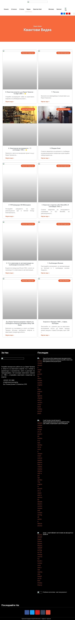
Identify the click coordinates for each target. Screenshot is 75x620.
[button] (74, 14)
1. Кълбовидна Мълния (55, 263)
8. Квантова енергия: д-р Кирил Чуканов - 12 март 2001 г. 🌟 (19, 92)
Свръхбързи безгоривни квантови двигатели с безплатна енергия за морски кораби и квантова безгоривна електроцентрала (57, 360)
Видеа (28, 9)
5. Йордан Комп (55, 148)
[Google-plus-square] (67, 13)
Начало (6, 9)
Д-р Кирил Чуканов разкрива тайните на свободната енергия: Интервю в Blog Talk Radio (20, 323)
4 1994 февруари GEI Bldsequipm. (20, 205)
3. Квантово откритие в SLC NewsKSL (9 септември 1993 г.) (55, 205)
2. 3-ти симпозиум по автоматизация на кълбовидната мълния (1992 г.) (19, 264)
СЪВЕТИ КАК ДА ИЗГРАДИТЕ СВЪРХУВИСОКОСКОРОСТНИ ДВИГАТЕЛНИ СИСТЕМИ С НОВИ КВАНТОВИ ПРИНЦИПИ (56, 422)
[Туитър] (64, 13)
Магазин (51, 9)
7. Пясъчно (55, 92)
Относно (14, 9)
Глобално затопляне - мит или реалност (55, 592)
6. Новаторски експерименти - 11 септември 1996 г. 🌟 (19, 149)
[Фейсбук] (62, 13)
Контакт (59, 9)
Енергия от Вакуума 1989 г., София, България (55, 322)
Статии (21, 9)
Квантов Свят (37, 9)
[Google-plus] (48, 612)
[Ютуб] (69, 13)
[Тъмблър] (43, 612)
